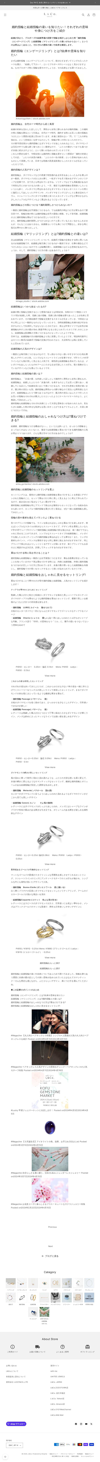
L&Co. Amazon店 (57, 1404)
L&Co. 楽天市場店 (57, 1393)
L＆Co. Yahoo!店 (57, 1398)
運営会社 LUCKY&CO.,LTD (17, 1382)
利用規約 (80, 1454)
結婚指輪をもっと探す (50, 968)
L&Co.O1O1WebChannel (60, 1409)
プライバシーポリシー (68, 1454)
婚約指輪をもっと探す (50, 963)
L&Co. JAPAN (56, 1382)
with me (53, 1371)
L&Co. (30, 1454)
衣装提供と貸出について (16, 1376)
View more (50, 676)
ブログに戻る (52, 1256)
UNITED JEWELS (57, 1376)
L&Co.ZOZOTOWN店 (59, 1388)
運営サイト (54, 1366)
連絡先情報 (75, 1456)
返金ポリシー (54, 1454)
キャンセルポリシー (87, 1456)
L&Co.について (12, 1371)
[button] (5, 14)
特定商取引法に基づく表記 (60, 1456)
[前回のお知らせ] (4, 2)
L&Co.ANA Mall (56, 1415)
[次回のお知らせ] (95, 2)
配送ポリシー (89, 1454)
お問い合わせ (11, 1366)
